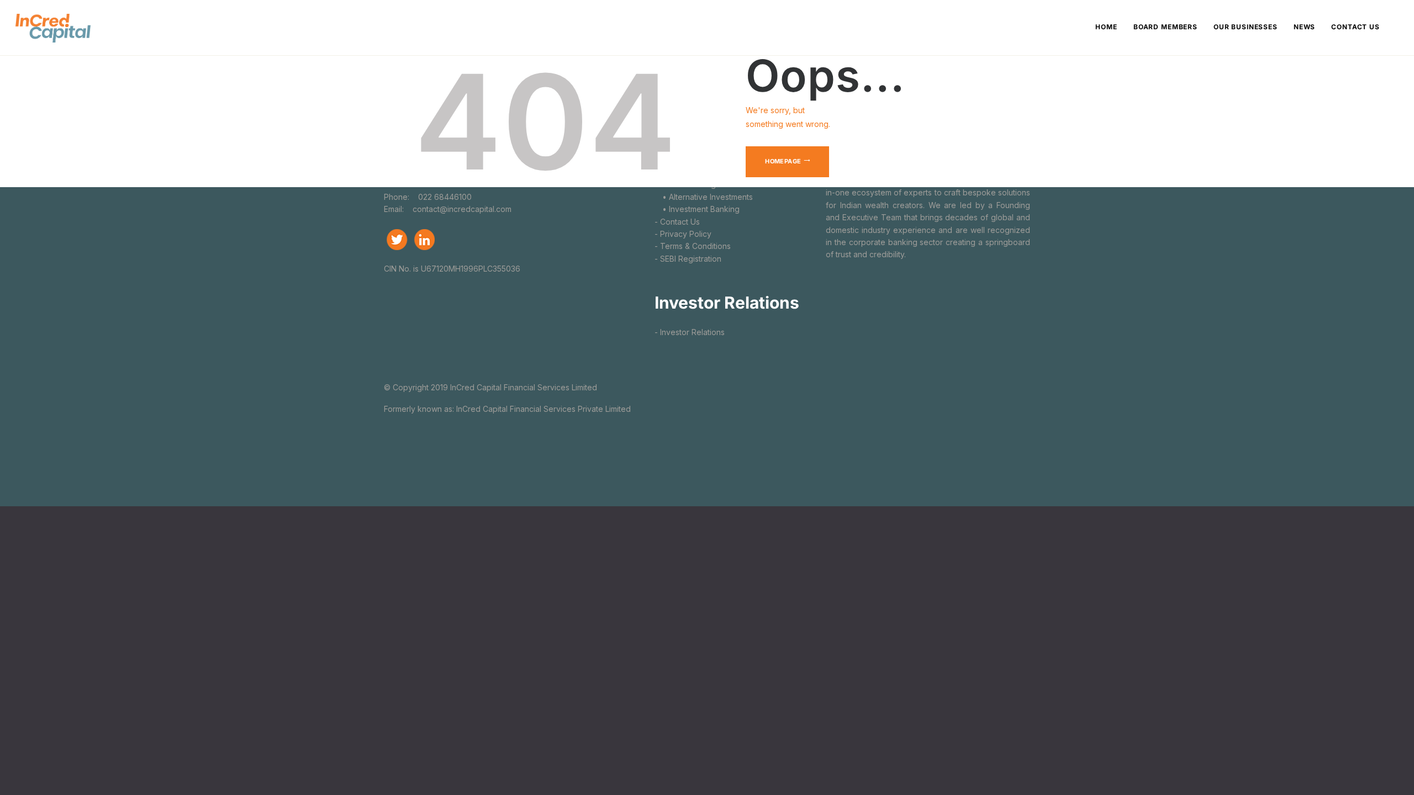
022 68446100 (444, 197)
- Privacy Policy (683, 234)
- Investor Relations (690, 332)
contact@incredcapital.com (462, 209)
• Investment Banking (697, 209)
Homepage (783, 161)
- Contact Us (677, 221)
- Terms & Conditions (693, 246)
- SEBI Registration (688, 258)
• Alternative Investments (704, 197)
